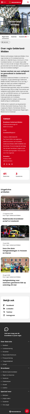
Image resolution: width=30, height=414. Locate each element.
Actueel (5, 384)
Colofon (5, 388)
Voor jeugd (6, 405)
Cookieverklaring (8, 348)
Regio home (5, 36)
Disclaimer (6, 352)
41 (4, 173)
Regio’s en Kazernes (8, 375)
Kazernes (14, 36)
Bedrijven (5, 395)
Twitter (12, 312)
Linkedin (13, 309)
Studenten (6, 401)
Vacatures (22, 36)
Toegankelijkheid (8, 361)
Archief (5, 364)
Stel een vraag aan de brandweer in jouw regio (12, 334)
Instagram (14, 315)
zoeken (27, 2)
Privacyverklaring (8, 358)
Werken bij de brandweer (10, 372)
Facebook (14, 305)
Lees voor (5, 42)
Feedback (5, 345)
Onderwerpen (7, 381)
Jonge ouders (6, 398)
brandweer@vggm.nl (9, 132)
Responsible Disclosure (9, 355)
